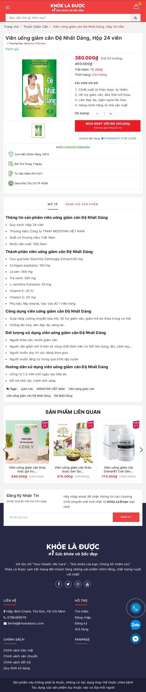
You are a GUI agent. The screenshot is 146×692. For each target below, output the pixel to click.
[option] (38, 88)
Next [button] (141, 450)
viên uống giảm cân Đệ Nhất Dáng (28, 395)
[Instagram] (78, 584)
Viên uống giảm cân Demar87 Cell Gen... (118, 469)
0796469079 (111, 138)
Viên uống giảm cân (81, 388)
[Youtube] (87, 584)
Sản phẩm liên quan (73, 412)
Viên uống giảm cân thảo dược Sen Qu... (73, 469)
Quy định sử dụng (17, 668)
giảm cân (27, 388)
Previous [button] (4, 450)
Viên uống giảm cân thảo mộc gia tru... (27, 469)
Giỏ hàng (81, 629)
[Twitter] (68, 584)
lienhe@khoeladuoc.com (26, 623)
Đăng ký (126, 516)
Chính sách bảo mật (18, 650)
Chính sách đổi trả (17, 662)
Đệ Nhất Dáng (63, 395)
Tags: (13, 388)
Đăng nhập (83, 617)
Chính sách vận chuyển (21, 656)
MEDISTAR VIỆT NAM (51, 388)
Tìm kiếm (81, 611)
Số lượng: (82, 113)
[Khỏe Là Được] (67, 7)
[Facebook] (58, 584)
